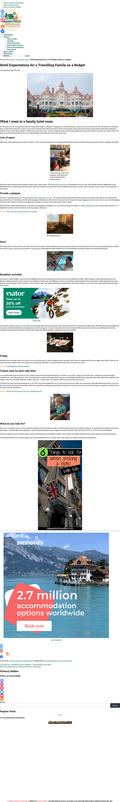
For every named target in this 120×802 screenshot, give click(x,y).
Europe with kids (22, 59)
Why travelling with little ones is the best (22, 211)
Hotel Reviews (28, 661)
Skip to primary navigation (14, 3)
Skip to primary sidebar (12, 7)
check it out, (90, 206)
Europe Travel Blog (65, 661)
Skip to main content (11, 5)
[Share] (60, 656)
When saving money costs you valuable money (24, 391)
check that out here (45, 198)
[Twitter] (60, 648)
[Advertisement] (13, 750)
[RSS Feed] (60, 699)
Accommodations (50, 661)
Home (12, 59)
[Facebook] (60, 645)
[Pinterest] (60, 651)
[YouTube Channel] (60, 695)
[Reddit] (60, 653)
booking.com (18, 326)
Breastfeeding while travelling (18, 366)
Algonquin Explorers (59, 184)
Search (6, 56)
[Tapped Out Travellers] (11, 31)
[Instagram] (60, 684)
